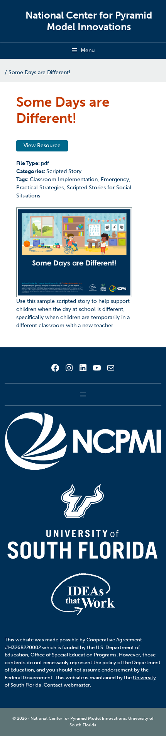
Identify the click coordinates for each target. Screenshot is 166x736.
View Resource (42, 145)
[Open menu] (83, 394)
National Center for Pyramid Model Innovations (88, 21)
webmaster (77, 685)
